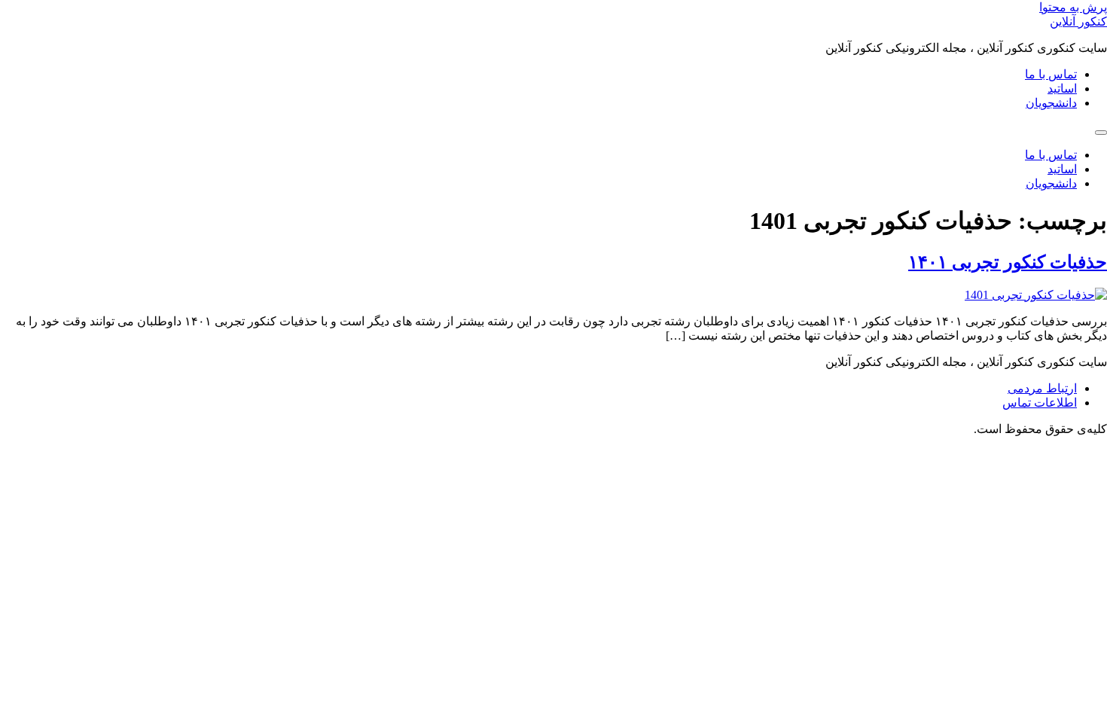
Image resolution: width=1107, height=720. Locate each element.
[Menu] (1101, 132)
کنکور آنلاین (1078, 21)
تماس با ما (1051, 74)
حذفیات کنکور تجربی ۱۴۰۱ (1007, 262)
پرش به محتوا (1073, 7)
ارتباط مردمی (1042, 388)
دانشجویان (1051, 102)
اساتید (1062, 88)
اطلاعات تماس (1039, 402)
